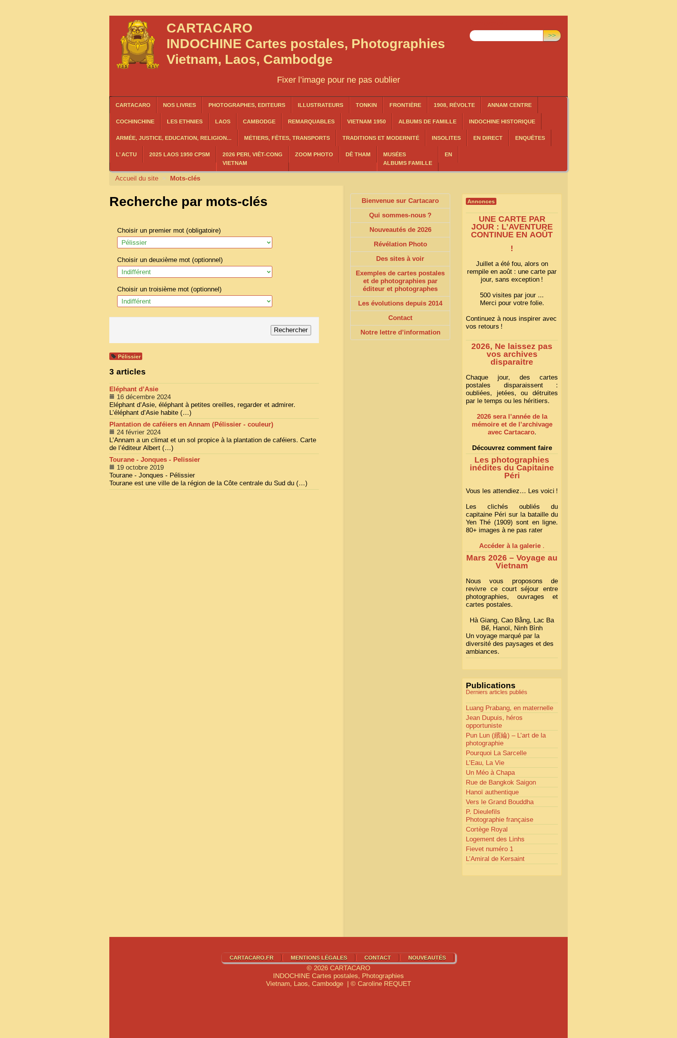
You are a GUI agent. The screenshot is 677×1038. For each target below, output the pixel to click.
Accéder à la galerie (510, 546)
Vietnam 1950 (366, 121)
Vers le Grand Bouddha (500, 802)
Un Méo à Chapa (490, 772)
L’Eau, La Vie (485, 763)
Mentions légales (319, 958)
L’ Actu (126, 154)
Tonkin (366, 105)
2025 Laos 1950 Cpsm (179, 154)
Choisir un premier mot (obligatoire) (169, 230)
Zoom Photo (314, 154)
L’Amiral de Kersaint (495, 859)
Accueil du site (136, 178)
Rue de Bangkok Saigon (501, 782)
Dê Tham (358, 154)
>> (552, 35)
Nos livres (179, 105)
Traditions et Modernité (380, 138)
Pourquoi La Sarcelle (496, 753)
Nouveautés (427, 958)
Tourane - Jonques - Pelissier (154, 459)
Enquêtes (530, 138)
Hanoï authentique (492, 792)
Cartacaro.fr (251, 958)
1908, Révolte (454, 105)
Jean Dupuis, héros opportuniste (494, 721)
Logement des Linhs (495, 839)
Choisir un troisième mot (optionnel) (169, 289)
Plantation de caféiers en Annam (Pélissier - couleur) (191, 424)
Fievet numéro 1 (489, 849)
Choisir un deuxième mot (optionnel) (170, 260)
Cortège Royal (487, 829)
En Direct (488, 138)
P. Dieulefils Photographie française (499, 815)
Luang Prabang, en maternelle (509, 708)
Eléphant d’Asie (133, 389)
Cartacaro (133, 105)
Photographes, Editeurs (246, 105)
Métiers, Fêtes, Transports (287, 138)
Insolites (446, 138)
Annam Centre (509, 105)
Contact (377, 958)
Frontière (405, 105)
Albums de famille (427, 121)
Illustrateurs (320, 105)
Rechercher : (488, 23)
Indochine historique (502, 121)
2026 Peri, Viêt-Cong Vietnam (252, 158)
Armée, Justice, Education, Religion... (174, 138)
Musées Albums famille (407, 158)
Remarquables (311, 121)
